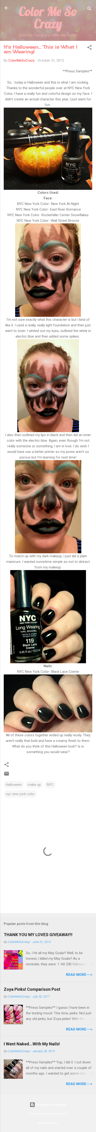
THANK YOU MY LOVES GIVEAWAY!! (38, 934)
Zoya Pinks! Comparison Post (32, 989)
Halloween (14, 785)
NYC (50, 785)
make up (34, 785)
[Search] (89, 9)
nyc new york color (20, 794)
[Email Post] (6, 775)
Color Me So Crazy (48, 17)
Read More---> (79, 975)
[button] (89, 48)
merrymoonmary (58, 1113)
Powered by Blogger (51, 1105)
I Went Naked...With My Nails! (32, 1043)
